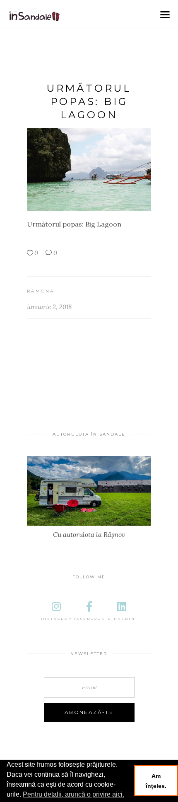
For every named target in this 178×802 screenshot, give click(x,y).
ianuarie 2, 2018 (49, 307)
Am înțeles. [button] (156, 781)
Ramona (41, 291)
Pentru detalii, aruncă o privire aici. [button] (73, 794)
